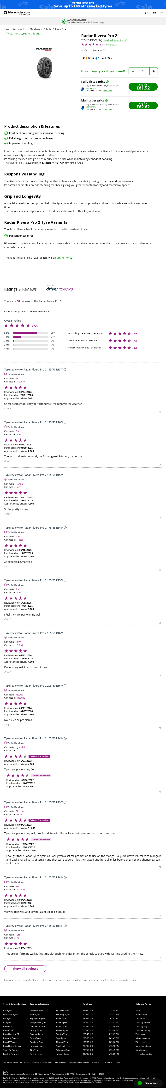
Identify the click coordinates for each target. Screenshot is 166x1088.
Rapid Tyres (61, 1026)
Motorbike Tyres (10, 1014)
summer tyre (63, 257)
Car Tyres (7, 1010)
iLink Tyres (34, 1050)
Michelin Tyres (62, 1010)
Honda (19, 483)
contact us (76, 980)
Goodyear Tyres (37, 1042)
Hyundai (20, 747)
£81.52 (143, 88)
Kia (17, 378)
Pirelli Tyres (61, 1018)
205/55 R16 (88, 1014)
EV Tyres (7, 1022)
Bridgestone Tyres (38, 1022)
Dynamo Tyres (36, 1034)
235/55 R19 (88, 1050)
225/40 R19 (114, 1026)
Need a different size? (115, 40)
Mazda (19, 694)
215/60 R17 (114, 1030)
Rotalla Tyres (62, 1030)
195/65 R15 (114, 1018)
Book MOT (8, 1026)
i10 (18, 750)
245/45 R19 (114, 1038)
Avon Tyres (35, 1014)
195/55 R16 (88, 1042)
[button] (146, 13)
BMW (18, 641)
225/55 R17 (114, 1010)
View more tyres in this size (23, 33)
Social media (141, 1050)
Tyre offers (140, 1018)
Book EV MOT (9, 1030)
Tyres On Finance (11, 1050)
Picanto (21, 381)
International (106, 1062)
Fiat (18, 431)
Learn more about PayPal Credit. (61, 1082)
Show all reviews (25, 968)
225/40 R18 (88, 1010)
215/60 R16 (114, 1054)
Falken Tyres (35, 1038)
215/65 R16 (114, 1034)
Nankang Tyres (63, 1014)
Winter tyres (141, 1042)
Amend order (142, 1014)
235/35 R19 (88, 1046)
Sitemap (95, 1062)
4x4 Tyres (7, 1018)
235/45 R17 (114, 1050)
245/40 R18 (88, 1054)
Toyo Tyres (61, 1038)
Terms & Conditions (31, 1062)
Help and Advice (143, 1004)
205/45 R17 (88, 1030)
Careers (118, 1062)
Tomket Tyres (62, 1034)
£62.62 (143, 106)
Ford (18, 536)
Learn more (91, 88)
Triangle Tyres (62, 1054)
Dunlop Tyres (36, 1030)
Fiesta (20, 539)
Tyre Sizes (87, 1004)
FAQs (138, 1010)
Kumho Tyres (36, 1054)
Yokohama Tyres (63, 1050)
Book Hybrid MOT (11, 1034)
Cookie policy (47, 1062)
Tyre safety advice (144, 1054)
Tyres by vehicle (143, 1022)
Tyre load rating (143, 1030)
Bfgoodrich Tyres (37, 1018)
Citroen (20, 811)
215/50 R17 (114, 1046)
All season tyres (143, 1038)
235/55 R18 (114, 1014)
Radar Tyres (61, 1022)
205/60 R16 (114, 1042)
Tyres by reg (141, 1026)
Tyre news (140, 1034)
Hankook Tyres (36, 1046)
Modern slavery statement (79, 1062)
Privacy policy (60, 1062)
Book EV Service (10, 1042)
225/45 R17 (88, 1018)
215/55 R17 (88, 1022)
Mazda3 (21, 697)
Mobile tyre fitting (143, 1046)
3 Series (21, 645)
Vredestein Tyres (63, 1046)
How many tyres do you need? (103, 71)
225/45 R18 (88, 1034)
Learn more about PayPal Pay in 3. (88, 1082)
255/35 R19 (88, 1026)
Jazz (19, 486)
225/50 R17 (88, 1038)
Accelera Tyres (36, 1010)
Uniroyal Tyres (62, 1042)
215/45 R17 (114, 1022)
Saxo (19, 814)
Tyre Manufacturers (39, 1004)
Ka (18, 937)
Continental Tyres (38, 1026)
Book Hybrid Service (12, 1046)
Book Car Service (11, 1038)
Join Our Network (10, 1054)
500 (19, 434)
